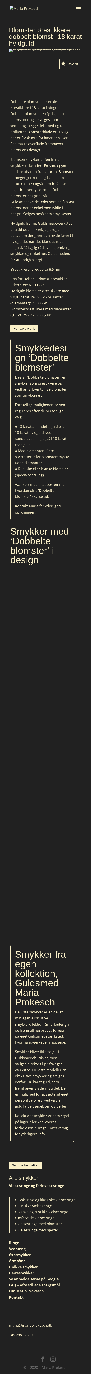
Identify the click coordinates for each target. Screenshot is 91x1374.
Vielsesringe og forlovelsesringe (36, 1185)
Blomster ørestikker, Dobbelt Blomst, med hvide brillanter (42, 811)
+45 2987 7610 (21, 1334)
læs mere (42, 611)
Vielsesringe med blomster (39, 1223)
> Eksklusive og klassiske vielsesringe (45, 1199)
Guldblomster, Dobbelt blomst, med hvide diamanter (42, 599)
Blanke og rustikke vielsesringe (42, 1211)
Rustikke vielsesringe (34, 1205)
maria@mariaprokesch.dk (30, 1325)
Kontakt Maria (24, 328)
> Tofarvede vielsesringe (34, 1217)
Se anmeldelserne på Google (34, 1279)
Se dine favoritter (25, 1165)
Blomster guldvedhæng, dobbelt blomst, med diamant (42, 705)
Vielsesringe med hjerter (37, 1230)
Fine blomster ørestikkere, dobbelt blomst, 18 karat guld (42, 916)
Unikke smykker (23, 1267)
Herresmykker (21, 1273)
